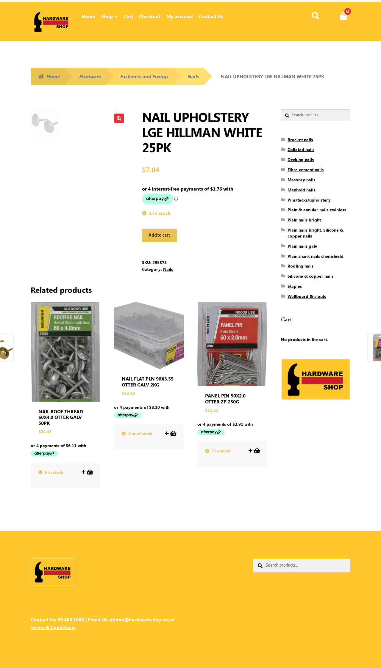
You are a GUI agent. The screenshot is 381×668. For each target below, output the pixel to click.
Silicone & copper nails (310, 276)
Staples (295, 286)
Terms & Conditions (53, 627)
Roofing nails (300, 266)
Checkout (149, 16)
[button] (119, 118)
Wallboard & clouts (307, 296)
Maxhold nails (301, 190)
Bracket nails (300, 139)
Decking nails (301, 159)
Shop (107, 16)
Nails (193, 76)
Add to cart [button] (89, 472)
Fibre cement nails (306, 169)
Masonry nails (301, 180)
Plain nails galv (302, 246)
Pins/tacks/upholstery (309, 200)
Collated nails (301, 149)
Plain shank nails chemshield (315, 256)
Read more (173, 433)
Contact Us (211, 16)
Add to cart (159, 235)
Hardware (90, 76)
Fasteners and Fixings (144, 76)
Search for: (315, 16)
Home (88, 16)
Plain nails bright (304, 220)
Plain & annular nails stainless (317, 210)
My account (179, 16)
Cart (128, 16)
